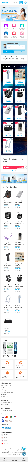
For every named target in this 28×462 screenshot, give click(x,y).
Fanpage (6, 434)
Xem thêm (22, 66)
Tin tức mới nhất (5, 404)
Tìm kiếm (21, 2)
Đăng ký (20, 52)
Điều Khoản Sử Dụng (6, 385)
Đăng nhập (8, 52)
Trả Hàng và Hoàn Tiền (6, 390)
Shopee (5, 437)
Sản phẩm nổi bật (9, 66)
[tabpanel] (14, 262)
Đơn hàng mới (6, 58)
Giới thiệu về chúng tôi (6, 402)
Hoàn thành (17, 58)
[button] (12, 19)
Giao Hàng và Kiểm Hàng (7, 392)
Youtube (6, 443)
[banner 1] (14, 178)
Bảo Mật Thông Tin (5, 387)
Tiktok (5, 440)
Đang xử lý (11, 57)
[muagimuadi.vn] (5, 3)
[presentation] (4, 14)
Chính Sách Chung (5, 396)
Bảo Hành (3, 394)
